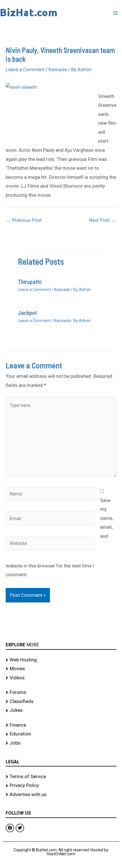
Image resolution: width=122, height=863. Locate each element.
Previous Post (24, 220)
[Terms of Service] (61, 776)
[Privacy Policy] (61, 785)
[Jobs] (61, 743)
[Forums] (61, 692)
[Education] (61, 734)
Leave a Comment (25, 69)
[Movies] (61, 668)
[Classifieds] (61, 701)
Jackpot (27, 312)
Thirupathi (29, 281)
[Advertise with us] (61, 794)
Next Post (102, 220)
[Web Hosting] (61, 660)
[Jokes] (61, 710)
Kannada (58, 69)
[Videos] (61, 677)
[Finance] (61, 725)
